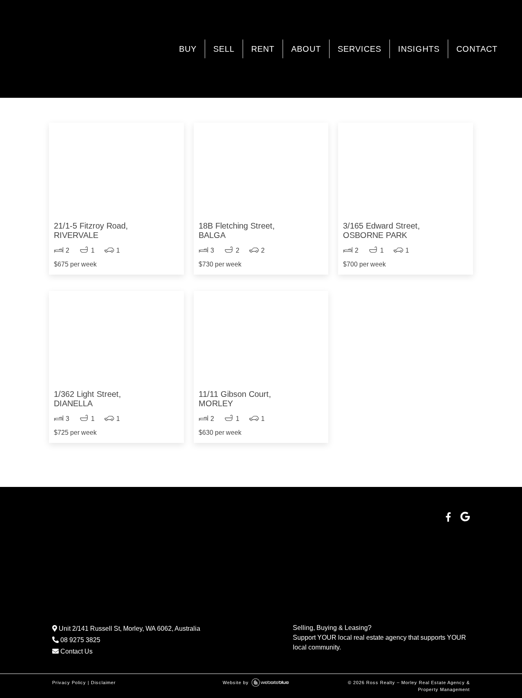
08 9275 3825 (79, 639)
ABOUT (306, 48)
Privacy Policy (69, 682)
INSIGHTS (419, 48)
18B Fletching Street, (237, 230)
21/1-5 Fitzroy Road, (91, 230)
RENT (262, 48)
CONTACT (477, 48)
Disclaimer (103, 682)
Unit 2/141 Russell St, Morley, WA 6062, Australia (128, 628)
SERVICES (359, 48)
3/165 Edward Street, (381, 230)
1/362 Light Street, (87, 399)
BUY (188, 48)
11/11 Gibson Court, (235, 399)
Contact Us (76, 651)
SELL (223, 48)
